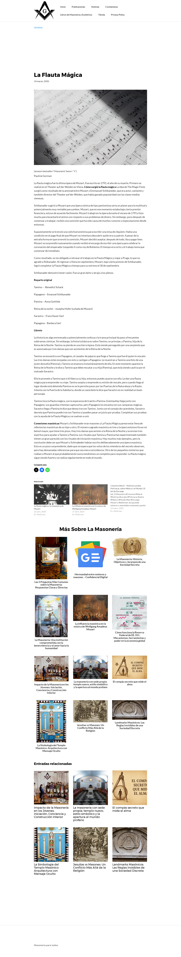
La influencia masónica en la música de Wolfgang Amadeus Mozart (90, 626)
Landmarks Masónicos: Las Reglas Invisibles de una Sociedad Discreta (130, 725)
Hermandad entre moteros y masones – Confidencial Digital (90, 576)
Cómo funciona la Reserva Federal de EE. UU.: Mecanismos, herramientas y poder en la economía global (130, 636)
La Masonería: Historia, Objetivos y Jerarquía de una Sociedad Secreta (130, 561)
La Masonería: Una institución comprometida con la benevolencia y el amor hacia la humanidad (51, 644)
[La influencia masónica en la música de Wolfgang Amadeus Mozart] (90, 494)
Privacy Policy (118, 14)
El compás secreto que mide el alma (129, 683)
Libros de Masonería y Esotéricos (76, 14)
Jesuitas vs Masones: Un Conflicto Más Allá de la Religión (90, 727)
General (38, 27)
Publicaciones (78, 6)
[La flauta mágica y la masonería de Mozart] (51, 494)
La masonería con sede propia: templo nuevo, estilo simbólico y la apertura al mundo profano (90, 684)
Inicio (63, 6)
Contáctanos (111, 6)
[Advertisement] (90, 50)
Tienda (101, 14)
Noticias (95, 6)
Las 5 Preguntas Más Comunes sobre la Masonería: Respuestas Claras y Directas (51, 584)
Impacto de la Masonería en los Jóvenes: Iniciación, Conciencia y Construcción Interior (51, 688)
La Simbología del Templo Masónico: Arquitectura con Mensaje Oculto (51, 748)
